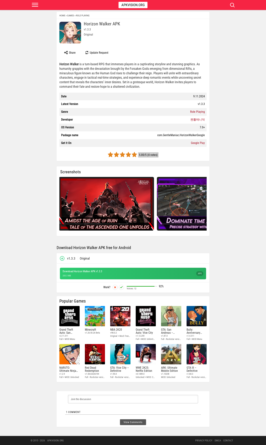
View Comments (133, 422)
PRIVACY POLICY (203, 440)
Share (72, 52)
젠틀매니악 (197, 119)
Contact (228, 440)
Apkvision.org (133, 5)
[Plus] (121, 287)
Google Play (198, 143)
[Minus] (115, 287)
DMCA (218, 440)
